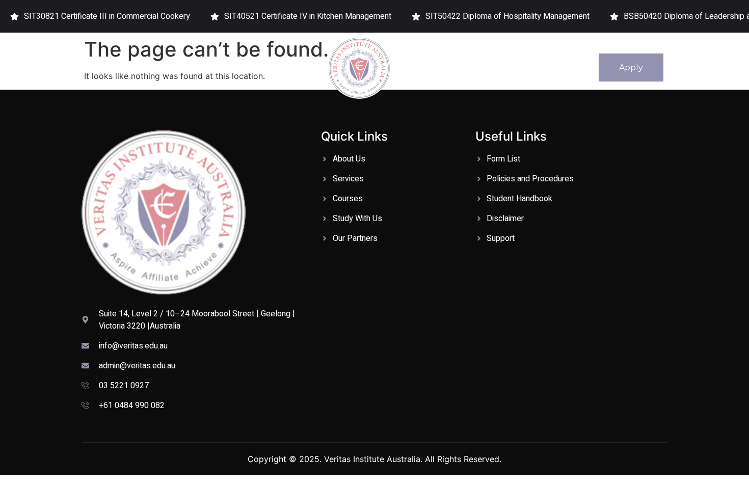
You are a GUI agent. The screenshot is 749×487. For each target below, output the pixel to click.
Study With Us (255, 67)
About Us (141, 67)
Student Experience (505, 67)
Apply (631, 67)
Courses (194, 67)
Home (93, 67)
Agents (565, 67)
